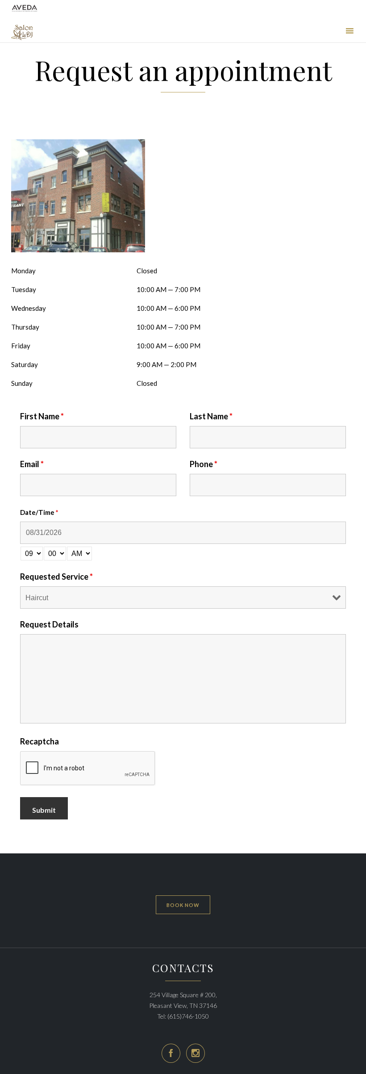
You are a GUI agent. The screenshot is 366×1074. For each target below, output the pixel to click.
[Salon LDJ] (22, 32)
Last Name (211, 416)
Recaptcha (39, 741)
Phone (203, 464)
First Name (42, 416)
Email (32, 464)
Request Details (49, 624)
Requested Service (56, 576)
